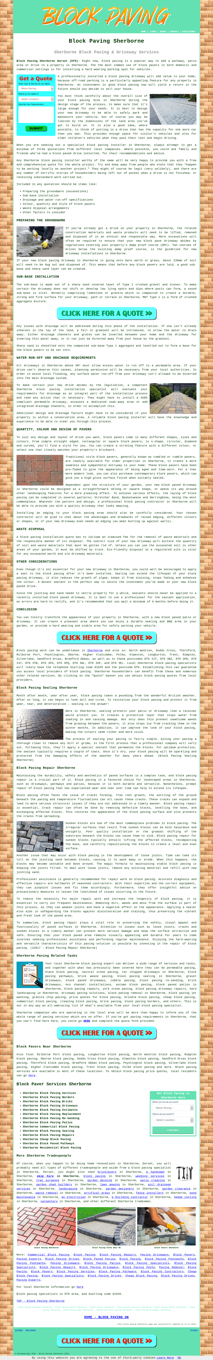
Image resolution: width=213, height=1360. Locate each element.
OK (179, 1357)
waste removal (47, 1193)
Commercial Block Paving (48, 1254)
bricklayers (107, 1172)
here (32, 1075)
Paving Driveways (154, 1254)
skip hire (45, 1176)
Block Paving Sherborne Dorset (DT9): (48, 61)
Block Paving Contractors (162, 1271)
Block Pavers (184, 1254)
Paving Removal (171, 1267)
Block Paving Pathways (118, 1271)
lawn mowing (110, 1184)
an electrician (73, 1197)
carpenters (49, 1201)
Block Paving (84, 1254)
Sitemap (19, 1330)
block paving (112, 61)
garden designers (120, 1188)
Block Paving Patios (102, 1263)
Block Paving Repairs (118, 1254)
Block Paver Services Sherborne (54, 1084)
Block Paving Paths (139, 1267)
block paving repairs (81, 988)
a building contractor (130, 1197)
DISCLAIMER (188, 31)
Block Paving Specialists (147, 1263)
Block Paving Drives (62, 1259)
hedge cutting (185, 1197)
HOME (143, 31)
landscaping (67, 1188)
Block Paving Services (75, 1271)
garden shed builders (54, 1184)
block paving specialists (175, 663)
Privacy (194, 1330)
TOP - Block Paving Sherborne (41, 1301)
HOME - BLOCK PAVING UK (106, 1317)
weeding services (150, 1176)
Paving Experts (29, 1259)
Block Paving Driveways (99, 1267)
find (29, 1054)
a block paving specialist (149, 1167)
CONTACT (174, 31)
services (62, 1016)
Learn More (165, 1357)
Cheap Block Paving (141, 1275)
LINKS (153, 31)
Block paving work (32, 650)
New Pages (31, 1330)
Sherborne (95, 650)
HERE (86, 1021)
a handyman (155, 1172)
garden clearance (176, 1188)
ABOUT (163, 31)
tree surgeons (47, 1180)
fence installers (150, 1193)
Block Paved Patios (99, 1259)
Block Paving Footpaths (164, 1259)
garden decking (99, 1180)
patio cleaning (152, 1180)
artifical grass (97, 1193)
